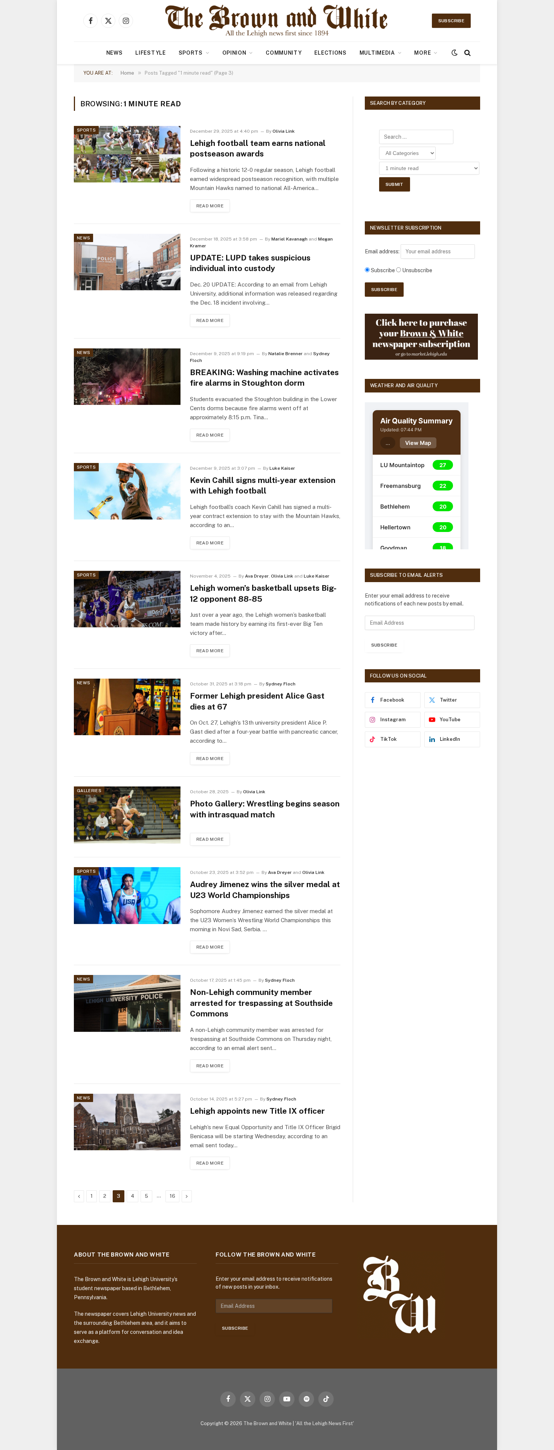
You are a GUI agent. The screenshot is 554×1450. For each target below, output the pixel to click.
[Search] (467, 52)
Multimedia (377, 53)
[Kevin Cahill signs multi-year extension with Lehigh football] (127, 491)
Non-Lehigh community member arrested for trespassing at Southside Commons (261, 1002)
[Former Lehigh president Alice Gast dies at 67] (127, 707)
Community (283, 53)
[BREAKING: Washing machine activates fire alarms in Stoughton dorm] (127, 376)
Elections (330, 53)
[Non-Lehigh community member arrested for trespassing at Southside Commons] (127, 1003)
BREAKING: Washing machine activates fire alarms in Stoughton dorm (264, 378)
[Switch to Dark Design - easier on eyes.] (454, 52)
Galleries (89, 790)
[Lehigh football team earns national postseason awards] (127, 154)
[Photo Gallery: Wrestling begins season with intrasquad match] (127, 814)
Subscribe (451, 20)
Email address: (383, 251)
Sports (191, 53)
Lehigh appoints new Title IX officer (257, 1111)
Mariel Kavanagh (289, 239)
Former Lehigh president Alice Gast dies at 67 (257, 701)
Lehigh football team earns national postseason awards (258, 148)
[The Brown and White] (277, 20)
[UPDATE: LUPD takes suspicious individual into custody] (127, 262)
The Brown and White (267, 1423)
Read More (209, 205)
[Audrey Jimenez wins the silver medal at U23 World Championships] (127, 895)
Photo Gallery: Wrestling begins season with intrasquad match (265, 809)
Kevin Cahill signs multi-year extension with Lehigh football (262, 485)
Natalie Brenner (285, 353)
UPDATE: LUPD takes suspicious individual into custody (250, 263)
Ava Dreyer (257, 576)
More (422, 53)
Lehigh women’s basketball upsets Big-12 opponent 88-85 (263, 593)
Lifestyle (150, 53)
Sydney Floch (280, 684)
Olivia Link (283, 131)
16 (172, 1196)
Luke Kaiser (282, 468)
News (114, 53)
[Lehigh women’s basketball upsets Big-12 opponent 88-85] (127, 599)
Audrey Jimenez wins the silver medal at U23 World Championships (265, 890)
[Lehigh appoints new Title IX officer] (127, 1122)
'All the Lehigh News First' (324, 1423)
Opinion (234, 53)
